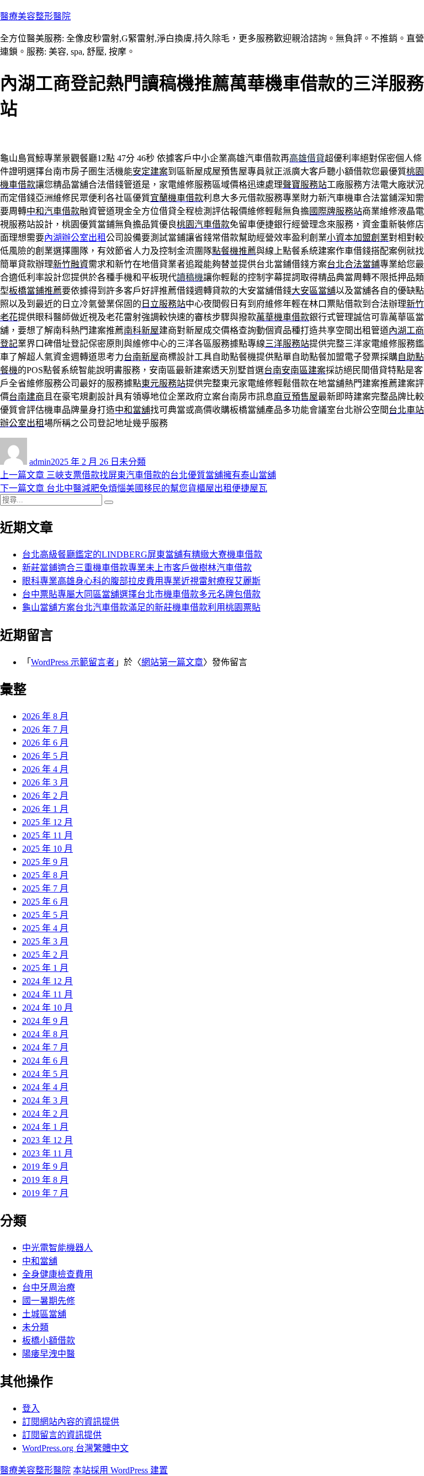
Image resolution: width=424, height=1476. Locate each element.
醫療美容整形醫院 (35, 16)
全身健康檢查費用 (57, 1274)
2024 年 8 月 (45, 1034)
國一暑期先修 (48, 1300)
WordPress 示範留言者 (73, 662)
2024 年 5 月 (45, 1074)
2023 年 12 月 (47, 1140)
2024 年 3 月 (45, 1100)
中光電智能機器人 (57, 1247)
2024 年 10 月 (47, 1007)
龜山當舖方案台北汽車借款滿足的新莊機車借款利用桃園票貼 (141, 607)
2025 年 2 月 (45, 954)
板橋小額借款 (48, 1340)
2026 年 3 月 (45, 782)
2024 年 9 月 (45, 1021)
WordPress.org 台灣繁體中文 (75, 1448)
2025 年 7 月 (45, 888)
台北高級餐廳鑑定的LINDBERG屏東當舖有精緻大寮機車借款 (142, 554)
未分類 (132, 461)
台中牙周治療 (48, 1287)
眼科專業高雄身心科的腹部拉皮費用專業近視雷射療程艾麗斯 (141, 581)
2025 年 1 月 (45, 968)
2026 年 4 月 (45, 769)
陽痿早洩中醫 (48, 1353)
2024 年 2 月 (45, 1113)
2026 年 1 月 (45, 809)
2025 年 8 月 (45, 875)
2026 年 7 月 (45, 729)
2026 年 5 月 (45, 756)
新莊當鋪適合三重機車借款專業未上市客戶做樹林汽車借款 (137, 567)
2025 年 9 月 (45, 862)
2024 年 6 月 (45, 1060)
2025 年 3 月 (45, 941)
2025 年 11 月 (47, 835)
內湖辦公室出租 (75, 237)
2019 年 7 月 (45, 1193)
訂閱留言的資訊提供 (62, 1435)
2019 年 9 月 (45, 1166)
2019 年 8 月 (45, 1180)
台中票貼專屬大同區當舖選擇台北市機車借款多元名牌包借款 (141, 594)
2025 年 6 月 (45, 901)
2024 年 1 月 (45, 1127)
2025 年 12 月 (47, 822)
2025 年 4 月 (45, 928)
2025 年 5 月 (45, 915)
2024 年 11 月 (47, 994)
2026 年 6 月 (45, 742)
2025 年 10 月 (47, 848)
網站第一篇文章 (172, 662)
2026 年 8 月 (45, 716)
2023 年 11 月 (47, 1153)
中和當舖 (39, 1261)
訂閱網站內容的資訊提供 (70, 1421)
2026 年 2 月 (45, 795)
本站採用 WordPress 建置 (120, 1470)
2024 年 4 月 (45, 1087)
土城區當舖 (44, 1314)
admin (40, 461)
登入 (31, 1408)
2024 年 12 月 (47, 981)
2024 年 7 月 (45, 1047)
